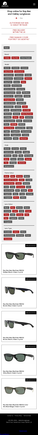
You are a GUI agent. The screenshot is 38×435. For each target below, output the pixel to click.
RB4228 (21, 124)
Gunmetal (20, 187)
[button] (34, 4)
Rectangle (28, 156)
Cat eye (15, 149)
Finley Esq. (20, 89)
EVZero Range (9, 89)
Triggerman (16, 135)
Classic (23, 149)
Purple (24, 190)
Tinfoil (7, 135)
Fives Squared (9, 93)
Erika (23, 82)
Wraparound (9, 166)
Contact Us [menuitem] (10, 415)
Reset (7, 48)
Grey (12, 187)
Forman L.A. (9, 96)
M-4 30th (27, 110)
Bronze (19, 176)
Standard (8, 239)
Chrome (7, 211)
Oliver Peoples (26, 58)
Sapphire (8, 194)
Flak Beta (26, 93)
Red (30, 190)
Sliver (6, 124)
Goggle (26, 152)
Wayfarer (23, 138)
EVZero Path (17, 85)
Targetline (15, 131)
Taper (7, 131)
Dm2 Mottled (9, 183)
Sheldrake (27, 121)
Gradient (8, 232)
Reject (7, 434)
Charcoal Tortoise (11, 180)
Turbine (25, 135)
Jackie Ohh (21, 103)
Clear (22, 180)
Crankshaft (19, 78)
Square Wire (20, 128)
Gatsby (27, 96)
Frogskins (18, 96)
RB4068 (13, 124)
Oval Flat (29, 117)
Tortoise (29, 194)
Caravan (24, 68)
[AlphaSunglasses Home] (4, 4)
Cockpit (28, 75)
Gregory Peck (9, 100)
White (16, 197)
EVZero (7, 85)
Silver (15, 194)
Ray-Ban (15, 58)
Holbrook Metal (10, 103)
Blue (12, 176)
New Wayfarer (27, 114)
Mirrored (7, 156)
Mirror (23, 232)
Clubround (19, 75)
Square (28, 159)
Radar (19, 121)
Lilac (28, 187)
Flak (18, 93)
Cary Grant (8, 71)
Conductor (8, 78)
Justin (25, 107)
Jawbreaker (9, 107)
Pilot (20, 156)
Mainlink (16, 114)
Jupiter (18, 107)
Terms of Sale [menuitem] (27, 415)
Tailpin (29, 128)
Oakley (7, 58)
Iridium (16, 232)
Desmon (28, 78)
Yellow (23, 197)
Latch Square (16, 110)
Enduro (16, 82)
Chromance (19, 71)
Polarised (20, 235)
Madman (8, 114)
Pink (17, 190)
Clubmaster (9, 75)
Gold (6, 187)
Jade (12, 215)
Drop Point (8, 82)
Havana (26, 183)
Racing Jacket (9, 121)
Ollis (21, 117)
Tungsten (8, 197)
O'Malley (8, 117)
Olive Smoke (9, 190)
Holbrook (20, 100)
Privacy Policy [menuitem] (18, 415)
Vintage (13, 163)
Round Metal (9, 128)
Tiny (6, 163)
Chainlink (15, 68)
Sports (20, 159)
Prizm (28, 235)
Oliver (15, 117)
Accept (2, 434)
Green (18, 183)
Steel (22, 194)
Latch (6, 110)
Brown (27, 176)
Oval (15, 156)
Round (13, 159)
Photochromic (9, 235)
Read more (23, 431)
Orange (20, 215)
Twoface (8, 138)
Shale (21, 218)
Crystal (28, 180)
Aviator (7, 68)
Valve (16, 138)
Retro (6, 159)
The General (26, 131)
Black (6, 176)
